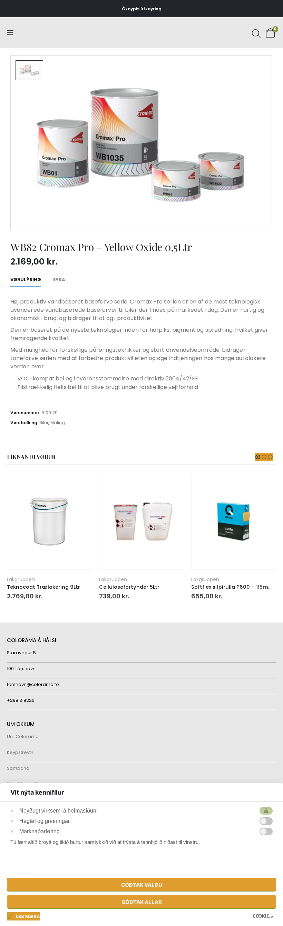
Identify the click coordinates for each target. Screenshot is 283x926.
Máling (57, 423)
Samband (18, 768)
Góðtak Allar (141, 902)
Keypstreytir (20, 752)
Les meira (28, 916)
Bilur (43, 423)
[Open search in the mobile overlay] (255, 32)
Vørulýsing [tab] (25, 279)
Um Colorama (23, 736)
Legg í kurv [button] (80, 484)
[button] (12, 33)
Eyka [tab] (59, 279)
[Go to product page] (49, 521)
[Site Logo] (33, 33)
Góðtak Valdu (141, 885)
